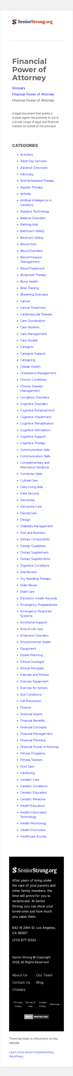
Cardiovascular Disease (36, 314)
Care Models (29, 340)
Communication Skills (35, 456)
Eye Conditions (30, 694)
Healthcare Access (33, 836)
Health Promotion (33, 830)
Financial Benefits (32, 720)
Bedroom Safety (32, 238)
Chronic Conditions (33, 379)
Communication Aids (34, 450)
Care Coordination (32, 321)
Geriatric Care (29, 779)
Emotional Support (33, 622)
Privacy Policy (18, 1004)
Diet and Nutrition (32, 533)
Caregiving (27, 360)
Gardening (27, 773)
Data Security (29, 493)
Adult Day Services (33, 161)
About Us (19, 975)
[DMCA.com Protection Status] (36, 1017)
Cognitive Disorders (34, 404)
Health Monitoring (33, 823)
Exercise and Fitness (34, 675)
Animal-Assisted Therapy (37, 181)
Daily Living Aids (31, 487)
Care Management (33, 334)
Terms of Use (30, 1004)
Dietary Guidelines (33, 546)
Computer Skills (31, 474)
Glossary (18, 88)
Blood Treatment (32, 268)
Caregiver (27, 347)
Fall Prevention (30, 701)
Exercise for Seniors (33, 688)
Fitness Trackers (31, 760)
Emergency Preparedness (38, 605)
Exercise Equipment (34, 681)
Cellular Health (30, 367)
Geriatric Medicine (32, 799)
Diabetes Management (36, 526)
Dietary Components (35, 539)
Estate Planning (31, 655)
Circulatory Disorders (34, 397)
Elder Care (27, 591)
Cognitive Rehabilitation (37, 423)
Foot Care (27, 766)
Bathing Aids (29, 224)
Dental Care (28, 513)
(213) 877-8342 (24, 940)
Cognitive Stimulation (35, 430)
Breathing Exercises (34, 294)
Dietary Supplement (34, 552)
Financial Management (36, 734)
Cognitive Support (33, 436)
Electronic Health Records (38, 598)
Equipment (28, 648)
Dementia (27, 500)
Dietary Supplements (35, 559)
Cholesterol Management (38, 373)
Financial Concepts (33, 727)
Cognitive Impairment (35, 417)
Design (25, 520)
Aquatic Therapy (31, 187)
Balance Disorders (32, 218)
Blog (40, 982)
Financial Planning (32, 740)
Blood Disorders (31, 251)
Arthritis (25, 194)
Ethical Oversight (32, 662)
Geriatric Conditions (33, 786)
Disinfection (28, 572)
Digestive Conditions (34, 565)
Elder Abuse (28, 585)
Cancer (25, 301)
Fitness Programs (32, 753)
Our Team (44, 975)
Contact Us (21, 982)
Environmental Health (35, 642)
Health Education (32, 806)
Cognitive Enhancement (37, 410)
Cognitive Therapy (32, 443)
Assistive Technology (34, 211)
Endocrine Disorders (34, 635)
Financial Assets (31, 714)
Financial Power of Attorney (33, 94)
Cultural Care (29, 480)
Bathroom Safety (32, 231)
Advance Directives (33, 168)
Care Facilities (29, 327)
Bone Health (29, 281)
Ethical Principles (32, 668)
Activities (26, 154)
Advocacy (27, 174)
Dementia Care (31, 506)
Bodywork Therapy (33, 275)
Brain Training (29, 288)
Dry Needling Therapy (35, 579)
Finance (25, 707)
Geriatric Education (33, 792)
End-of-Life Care (31, 629)
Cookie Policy (42, 1004)
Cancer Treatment (33, 307)
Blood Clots (28, 244)
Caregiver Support (33, 353)
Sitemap (55, 1004)
